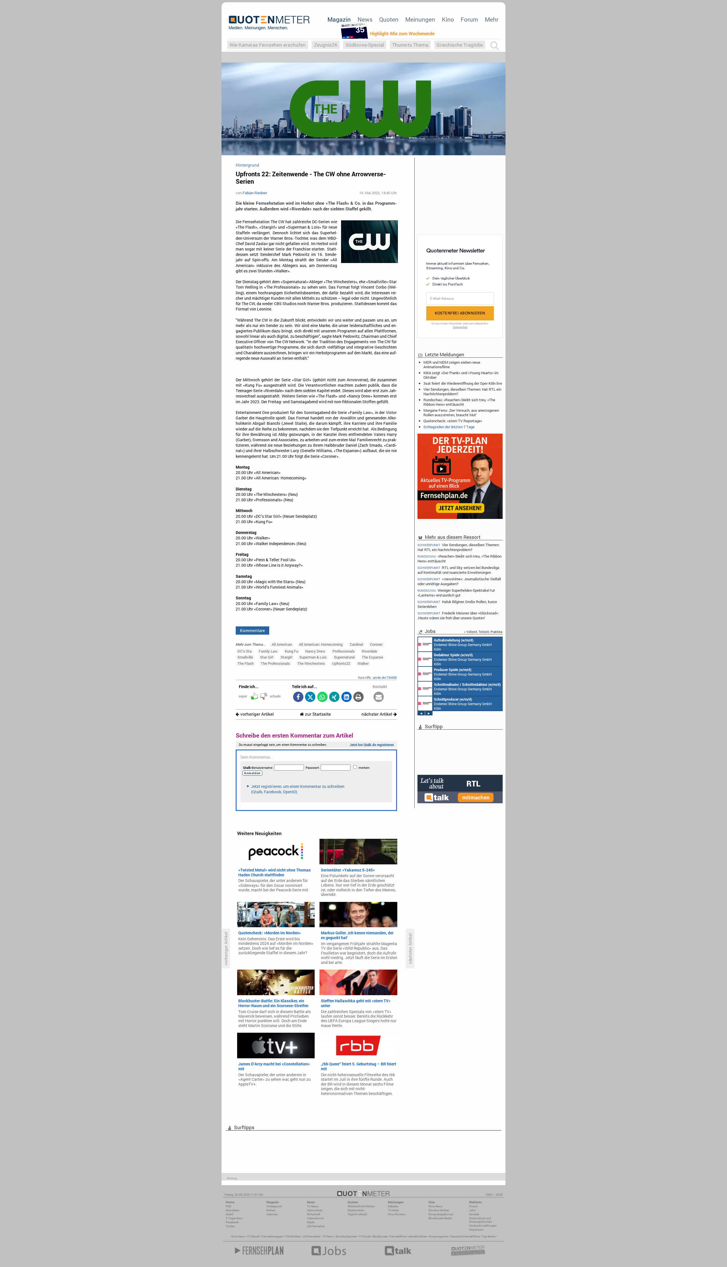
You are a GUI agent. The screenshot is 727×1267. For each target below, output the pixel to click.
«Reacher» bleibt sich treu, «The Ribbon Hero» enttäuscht (459, 558)
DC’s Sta (244, 651)
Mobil (229, 1214)
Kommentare (252, 630)
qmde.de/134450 (385, 677)
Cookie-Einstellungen (483, 1225)
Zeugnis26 (325, 45)
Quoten (388, 19)
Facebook (232, 1222)
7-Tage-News (234, 1218)
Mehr (491, 19)
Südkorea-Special (365, 45)
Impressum (476, 1229)
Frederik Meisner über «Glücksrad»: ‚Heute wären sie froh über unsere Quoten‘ (458, 615)
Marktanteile (356, 1210)
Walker (363, 663)
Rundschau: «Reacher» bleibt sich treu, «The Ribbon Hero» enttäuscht (459, 402)
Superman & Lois (313, 657)
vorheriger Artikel (256, 714)
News (365, 19)
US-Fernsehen (316, 1226)
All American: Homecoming (320, 644)
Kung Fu (291, 651)
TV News (328, 1236)
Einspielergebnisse (441, 1214)
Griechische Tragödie (459, 45)
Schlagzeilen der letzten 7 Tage (449, 426)
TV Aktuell (253, 1236)
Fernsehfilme (398, 1236)
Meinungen (420, 19)
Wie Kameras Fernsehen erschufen (267, 45)
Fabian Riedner (255, 193)
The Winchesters (311, 663)
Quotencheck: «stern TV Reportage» (452, 420)
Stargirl (286, 657)
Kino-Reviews (397, 1214)
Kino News (238, 1236)
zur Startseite (317, 714)
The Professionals (275, 663)
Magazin (339, 19)
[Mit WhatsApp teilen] (322, 697)
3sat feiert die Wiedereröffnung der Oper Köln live (462, 383)
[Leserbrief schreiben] (379, 697)
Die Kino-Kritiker (439, 1210)
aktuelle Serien (417, 1236)
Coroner (376, 644)
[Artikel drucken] (358, 697)
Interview (272, 1214)
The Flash (245, 663)
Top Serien (489, 1236)
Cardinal (356, 644)
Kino (448, 19)
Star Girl (266, 657)
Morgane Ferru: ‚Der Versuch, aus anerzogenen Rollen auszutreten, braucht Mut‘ (461, 412)
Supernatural (344, 657)
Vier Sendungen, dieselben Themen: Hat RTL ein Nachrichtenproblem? (462, 391)
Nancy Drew (315, 651)
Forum (469, 19)
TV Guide (365, 1236)
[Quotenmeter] (269, 23)
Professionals (344, 651)
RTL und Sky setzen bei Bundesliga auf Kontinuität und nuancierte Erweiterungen (458, 570)
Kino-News (435, 1206)
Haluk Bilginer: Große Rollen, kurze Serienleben (457, 604)
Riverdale (369, 651)
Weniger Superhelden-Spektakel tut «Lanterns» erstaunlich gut (456, 592)
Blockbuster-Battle (440, 1218)
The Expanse (372, 657)
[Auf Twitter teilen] (310, 697)
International (315, 1218)
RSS (228, 1206)
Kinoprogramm (439, 1236)
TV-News (312, 1206)
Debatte (393, 1206)
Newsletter (232, 1210)
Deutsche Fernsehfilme (465, 1236)
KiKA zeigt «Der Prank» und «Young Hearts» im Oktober (460, 375)
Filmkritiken (293, 1236)
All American (282, 644)
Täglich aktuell (357, 1214)
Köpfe (310, 1222)
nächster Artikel (377, 714)
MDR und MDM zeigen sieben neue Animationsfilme (451, 364)
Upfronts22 (341, 663)
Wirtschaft (313, 1214)
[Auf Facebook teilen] (298, 697)
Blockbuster (380, 1236)
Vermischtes (315, 1210)
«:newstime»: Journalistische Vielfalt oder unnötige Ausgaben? (459, 581)
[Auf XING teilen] (334, 697)
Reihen (270, 1210)
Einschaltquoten (346, 1236)
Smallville (245, 657)
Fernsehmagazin (273, 1236)
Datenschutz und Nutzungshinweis (480, 1219)
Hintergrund (274, 1206)
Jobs (472, 1210)
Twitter (230, 1226)
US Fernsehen (312, 1236)
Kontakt (474, 1214)
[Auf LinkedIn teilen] (346, 697)
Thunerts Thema (410, 45)
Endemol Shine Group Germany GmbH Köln (463, 644)
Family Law (268, 651)
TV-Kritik (393, 1210)
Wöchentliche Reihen (361, 1206)
